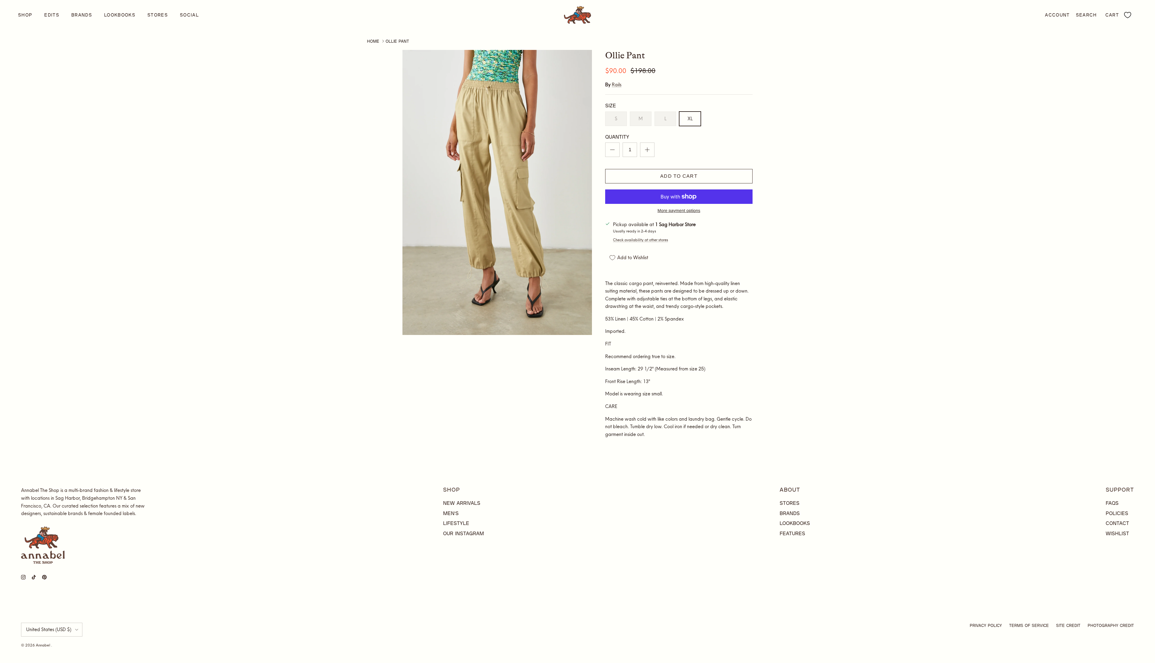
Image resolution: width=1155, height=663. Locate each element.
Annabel (43, 645)
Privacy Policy (986, 625)
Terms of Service (1029, 625)
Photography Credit (1111, 625)
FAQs (1112, 503)
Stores (157, 14)
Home (373, 41)
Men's (451, 513)
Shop (25, 14)
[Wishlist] (1127, 15)
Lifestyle (456, 523)
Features (792, 533)
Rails (616, 84)
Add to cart (679, 176)
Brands (81, 14)
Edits (51, 14)
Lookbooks (119, 14)
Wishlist (1117, 533)
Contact (1117, 523)
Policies (1117, 513)
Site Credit (1068, 625)
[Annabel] (577, 15)
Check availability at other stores (640, 239)
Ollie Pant (397, 41)
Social (189, 14)
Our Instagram (463, 533)
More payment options (679, 210)
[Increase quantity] (647, 150)
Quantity (617, 137)
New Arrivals (461, 503)
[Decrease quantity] (612, 150)
